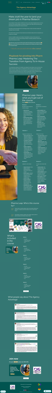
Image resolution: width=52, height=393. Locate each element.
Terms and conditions (29, 384)
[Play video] (26, 82)
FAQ (25, 384)
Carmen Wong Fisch (28, 386)
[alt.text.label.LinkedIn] (47, 2)
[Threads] (28, 390)
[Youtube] (49, 2)
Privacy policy (22, 384)
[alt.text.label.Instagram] (48, 2)
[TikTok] (50, 2)
